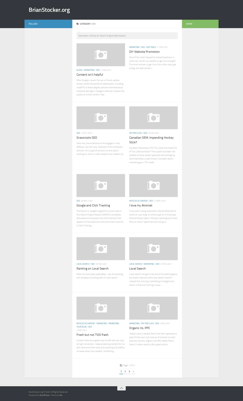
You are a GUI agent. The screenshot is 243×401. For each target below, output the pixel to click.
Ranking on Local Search (92, 268)
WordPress (45, 395)
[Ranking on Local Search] (100, 248)
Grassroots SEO (86, 137)
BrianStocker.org (49, 9)
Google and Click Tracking (93, 205)
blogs (79, 70)
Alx (61, 395)
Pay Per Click (135, 133)
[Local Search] (153, 248)
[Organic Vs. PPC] (153, 308)
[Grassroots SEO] (100, 117)
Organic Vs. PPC (139, 328)
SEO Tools (151, 47)
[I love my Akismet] (153, 185)
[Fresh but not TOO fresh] (100, 308)
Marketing (89, 70)
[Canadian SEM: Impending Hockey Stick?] (153, 117)
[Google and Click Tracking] (100, 185)
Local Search (82, 264)
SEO (98, 70)
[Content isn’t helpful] (100, 54)
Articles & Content (138, 201)
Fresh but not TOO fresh (92, 335)
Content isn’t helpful (89, 74)
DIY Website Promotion (144, 52)
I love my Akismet (140, 205)
